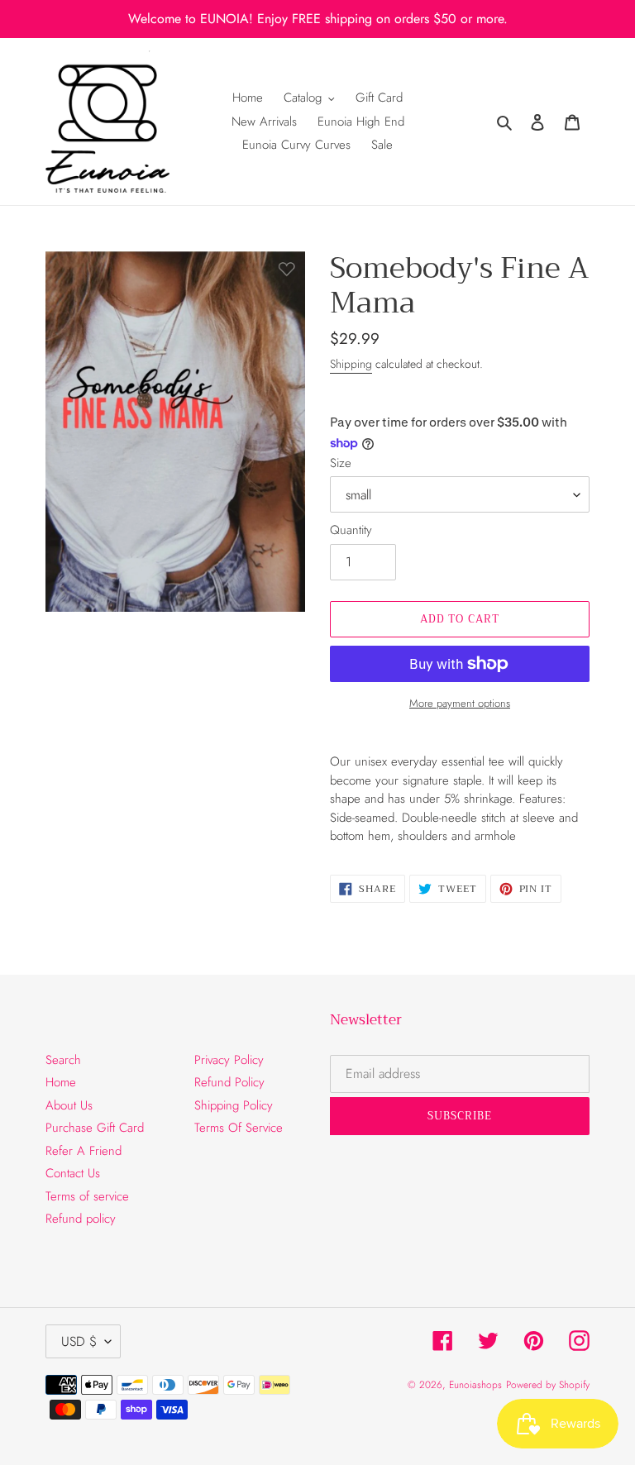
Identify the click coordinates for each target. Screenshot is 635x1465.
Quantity (351, 530)
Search (63, 1060)
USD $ (79, 1341)
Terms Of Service (238, 1128)
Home (60, 1082)
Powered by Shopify (548, 1384)
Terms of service (87, 1196)
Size (340, 463)
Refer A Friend (83, 1151)
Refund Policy (229, 1082)
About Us (69, 1105)
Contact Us (72, 1173)
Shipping (351, 364)
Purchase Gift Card (94, 1128)
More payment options (459, 703)
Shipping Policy (233, 1105)
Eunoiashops (475, 1384)
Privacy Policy (229, 1060)
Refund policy (80, 1219)
